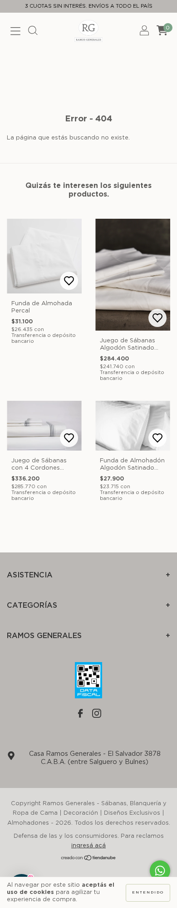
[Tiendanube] (88, 859)
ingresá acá (88, 846)
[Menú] (15, 32)
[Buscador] (33, 32)
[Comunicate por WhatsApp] (160, 870)
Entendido (148, 892)
